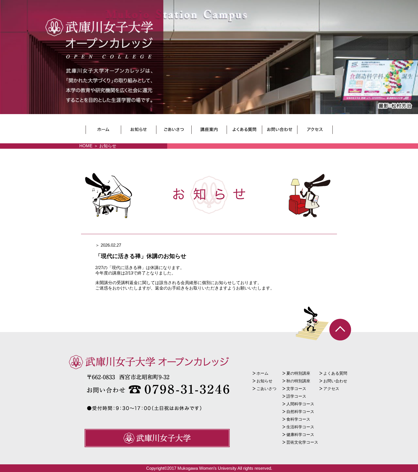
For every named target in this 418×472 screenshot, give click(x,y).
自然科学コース (300, 411)
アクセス (331, 388)
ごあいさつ (266, 388)
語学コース (296, 396)
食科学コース (298, 419)
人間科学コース (300, 404)
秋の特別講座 (298, 381)
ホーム (262, 373)
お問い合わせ (335, 381)
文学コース (296, 388)
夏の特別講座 (298, 373)
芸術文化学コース (302, 442)
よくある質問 (335, 373)
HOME (85, 145)
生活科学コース (300, 427)
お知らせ (264, 381)
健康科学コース (300, 434)
